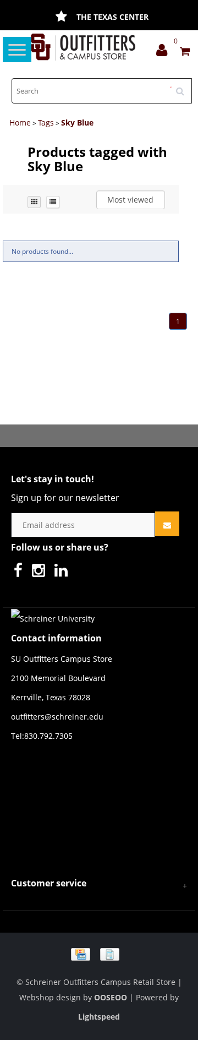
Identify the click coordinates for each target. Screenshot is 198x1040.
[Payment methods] (99, 953)
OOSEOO (110, 997)
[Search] (184, 87)
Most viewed (130, 199)
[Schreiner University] (83, 47)
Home (20, 122)
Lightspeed (99, 1016)
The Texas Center (112, 17)
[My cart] (184, 52)
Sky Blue (77, 122)
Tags (46, 122)
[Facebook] (21, 573)
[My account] (164, 52)
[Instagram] (41, 573)
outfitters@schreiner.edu (57, 716)
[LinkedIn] (63, 573)
